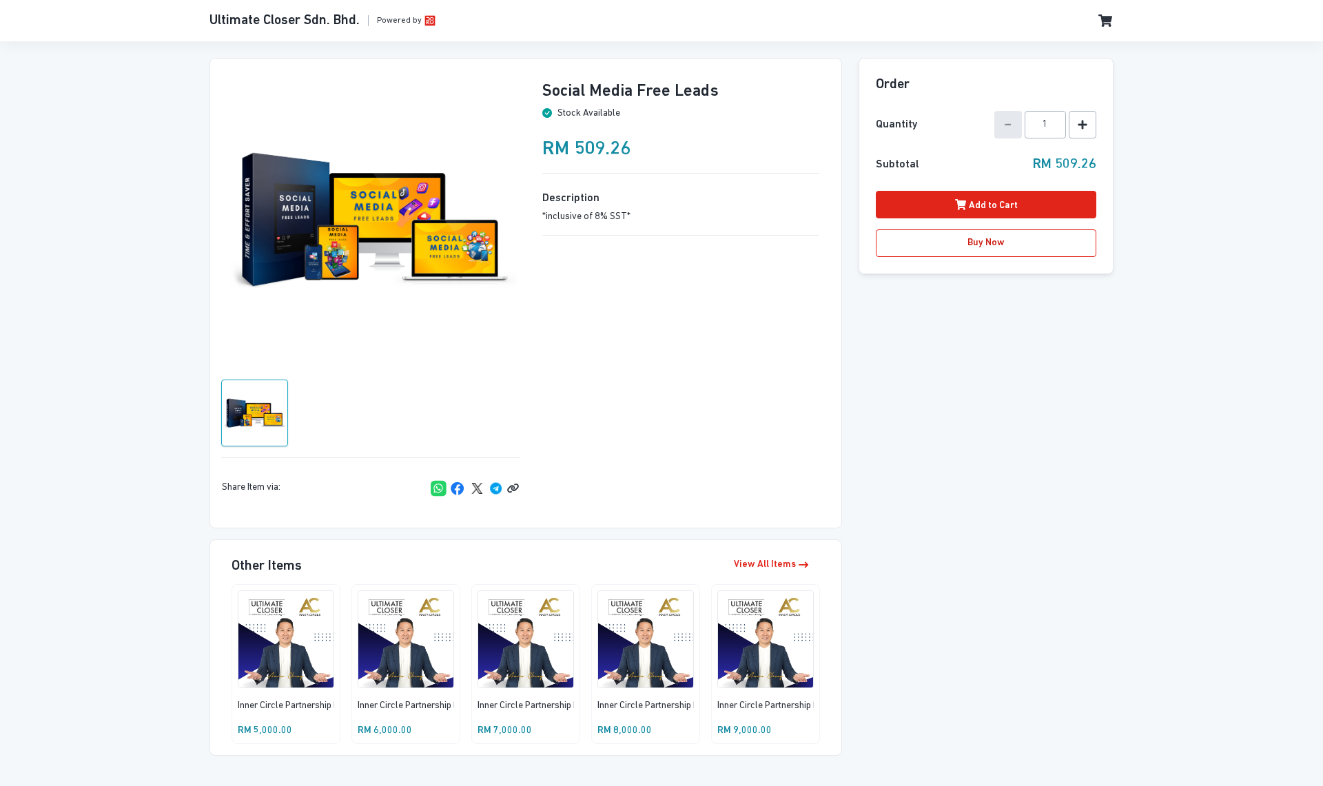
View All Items (765, 564)
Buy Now (986, 243)
